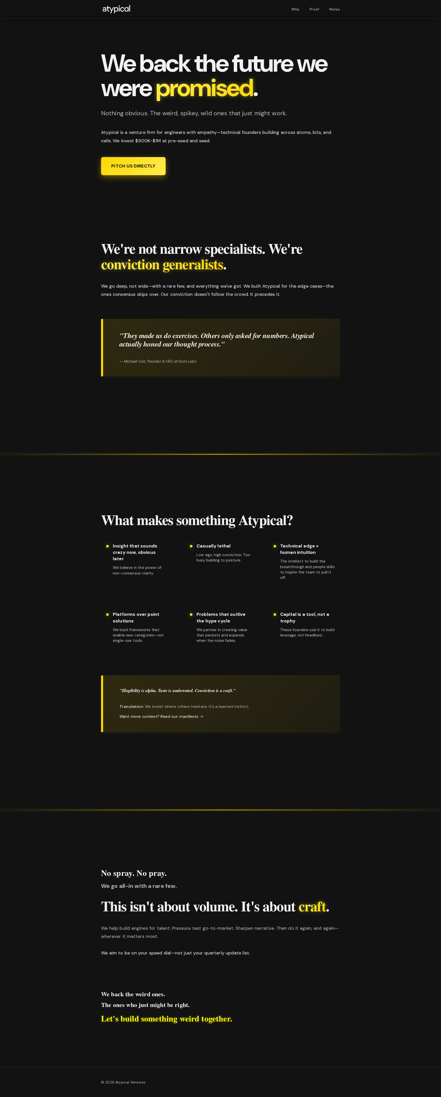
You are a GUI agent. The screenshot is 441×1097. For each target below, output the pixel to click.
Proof (314, 9)
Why (295, 9)
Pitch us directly (133, 166)
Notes (334, 9)
